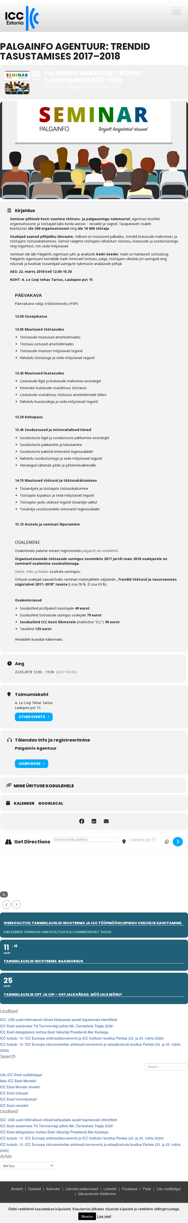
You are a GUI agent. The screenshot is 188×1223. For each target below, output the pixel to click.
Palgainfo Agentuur (36, 748)
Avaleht (17, 1188)
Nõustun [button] (87, 1216)
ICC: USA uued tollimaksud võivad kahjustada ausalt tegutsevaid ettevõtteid (58, 1019)
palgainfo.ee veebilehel (100, 550)
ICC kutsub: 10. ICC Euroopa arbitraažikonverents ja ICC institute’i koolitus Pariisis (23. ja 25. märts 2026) (82, 1038)
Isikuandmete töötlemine (97, 1193)
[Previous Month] (6, 904)
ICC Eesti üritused (14, 1093)
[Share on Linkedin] (94, 821)
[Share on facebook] (82, 821)
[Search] (4, 894)
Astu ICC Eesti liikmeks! (18, 1080)
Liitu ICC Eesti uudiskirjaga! (21, 1074)
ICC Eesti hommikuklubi (18, 1099)
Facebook (130, 1188)
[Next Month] (16, 904)
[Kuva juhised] (178, 841)
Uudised (34, 1188)
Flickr (147, 1188)
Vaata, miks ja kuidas (47, 571)
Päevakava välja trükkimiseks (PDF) (46, 303)
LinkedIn (110, 1188)
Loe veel (104, 1216)
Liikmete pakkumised (82, 1188)
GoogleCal (50, 803)
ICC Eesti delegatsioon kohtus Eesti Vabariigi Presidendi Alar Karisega (54, 1032)
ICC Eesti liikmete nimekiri (20, 1086)
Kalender (24, 803)
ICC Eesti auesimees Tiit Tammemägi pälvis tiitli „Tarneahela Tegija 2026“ (57, 1025)
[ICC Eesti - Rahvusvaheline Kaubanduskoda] (22, 17)
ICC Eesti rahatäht (14, 1105)
